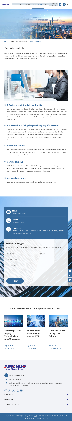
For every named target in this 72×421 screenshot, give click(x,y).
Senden (15, 281)
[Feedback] (70, 280)
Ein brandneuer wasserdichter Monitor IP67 (34, 333)
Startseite (10, 41)
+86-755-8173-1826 (16, 375)
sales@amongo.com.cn (16, 379)
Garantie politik (35, 41)
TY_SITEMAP (28, 418)
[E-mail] (70, 271)
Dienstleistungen (22, 41)
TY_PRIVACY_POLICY (41, 418)
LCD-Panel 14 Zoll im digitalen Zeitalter (57, 333)
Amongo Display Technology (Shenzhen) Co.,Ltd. (33, 416)
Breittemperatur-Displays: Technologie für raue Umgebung (12, 334)
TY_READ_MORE (9, 348)
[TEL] (70, 275)
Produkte (8, 394)
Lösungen (8, 399)
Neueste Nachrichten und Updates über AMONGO (36, 308)
